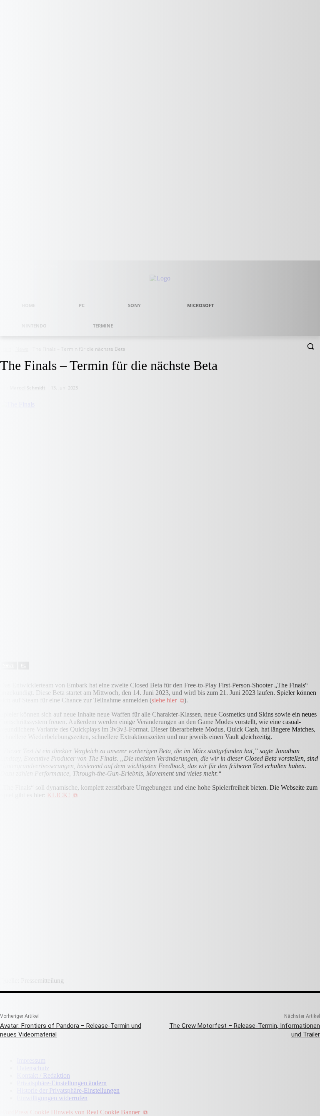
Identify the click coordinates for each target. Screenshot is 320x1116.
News (8, 665)
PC (23, 665)
